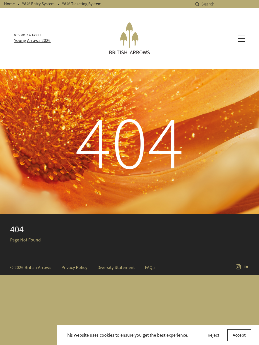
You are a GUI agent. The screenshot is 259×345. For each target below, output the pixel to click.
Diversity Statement (116, 267)
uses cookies (102, 335)
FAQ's (150, 267)
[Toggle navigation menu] (241, 39)
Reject (213, 335)
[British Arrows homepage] (129, 38)
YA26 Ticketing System (81, 4)
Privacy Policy (74, 267)
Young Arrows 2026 (32, 40)
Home (9, 4)
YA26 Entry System (38, 4)
